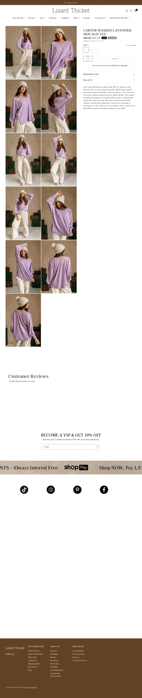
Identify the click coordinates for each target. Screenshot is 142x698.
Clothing (64, 18)
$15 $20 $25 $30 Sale (119, 18)
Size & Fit (87, 80)
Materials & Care (91, 74)
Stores (53, 657)
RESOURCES (78, 646)
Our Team (54, 663)
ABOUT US (55, 646)
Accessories (100, 18)
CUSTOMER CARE (36, 646)
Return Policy (33, 651)
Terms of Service (80, 660)
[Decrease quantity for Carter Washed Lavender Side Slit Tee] (85, 58)
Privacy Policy (79, 654)
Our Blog (54, 667)
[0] (134, 10)
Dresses (31, 18)
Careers (53, 651)
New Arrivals (18, 18)
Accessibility (78, 651)
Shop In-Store (72, 3)
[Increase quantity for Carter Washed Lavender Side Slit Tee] (91, 58)
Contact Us (32, 660)
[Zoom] (36, 31)
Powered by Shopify (29, 687)
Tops (42, 18)
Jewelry (86, 18)
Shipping (86, 41)
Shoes (75, 18)
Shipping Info (34, 663)
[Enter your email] (97, 447)
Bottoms (52, 18)
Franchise (54, 654)
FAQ (30, 670)
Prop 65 (76, 657)
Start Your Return (35, 654)
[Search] (131, 10)
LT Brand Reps (56, 670)
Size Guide (32, 667)
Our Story (54, 660)
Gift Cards (32, 657)
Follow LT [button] (10, 654)
